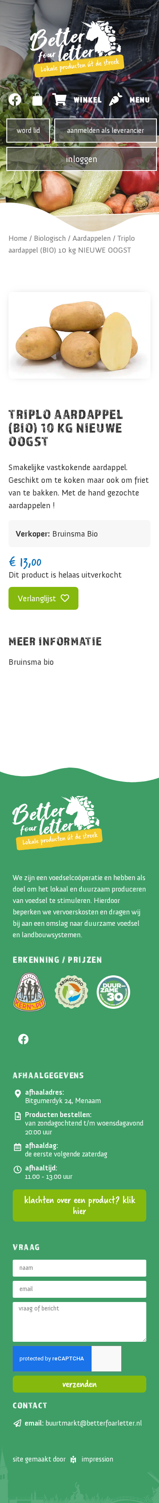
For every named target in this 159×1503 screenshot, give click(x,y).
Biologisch (50, 238)
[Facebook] (15, 99)
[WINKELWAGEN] (37, 99)
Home (17, 238)
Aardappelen (92, 238)
